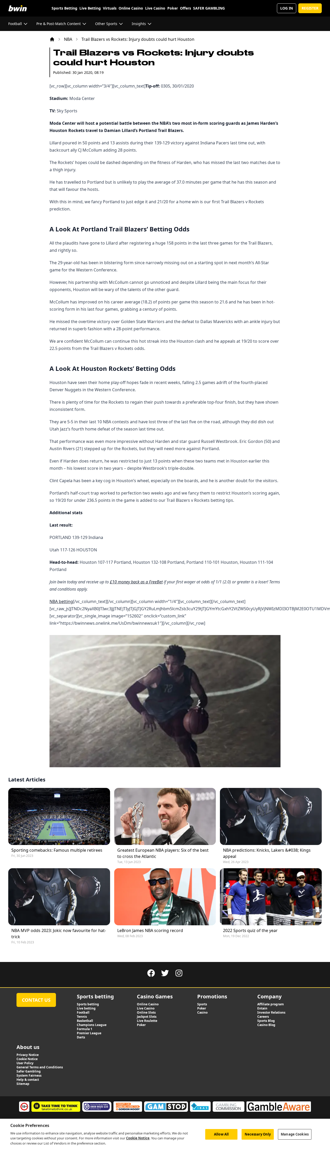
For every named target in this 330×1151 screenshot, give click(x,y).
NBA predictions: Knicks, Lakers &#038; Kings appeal (267, 853)
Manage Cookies (295, 1134)
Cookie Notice (138, 1138)
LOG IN (286, 8)
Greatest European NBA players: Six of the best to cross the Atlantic (163, 853)
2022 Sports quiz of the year (250, 930)
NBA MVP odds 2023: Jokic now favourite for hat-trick (58, 933)
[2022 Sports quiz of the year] (271, 896)
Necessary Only (258, 1134)
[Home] (52, 39)
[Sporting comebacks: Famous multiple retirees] (59, 816)
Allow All (221, 1134)
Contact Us (36, 1000)
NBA (68, 39)
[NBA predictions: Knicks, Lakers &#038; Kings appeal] (271, 816)
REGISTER (310, 8)
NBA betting (61, 601)
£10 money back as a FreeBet (136, 582)
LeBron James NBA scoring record (150, 930)
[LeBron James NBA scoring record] (165, 896)
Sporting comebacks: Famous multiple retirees (56, 850)
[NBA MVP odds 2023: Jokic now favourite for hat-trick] (59, 896)
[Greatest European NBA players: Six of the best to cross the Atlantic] (165, 816)
